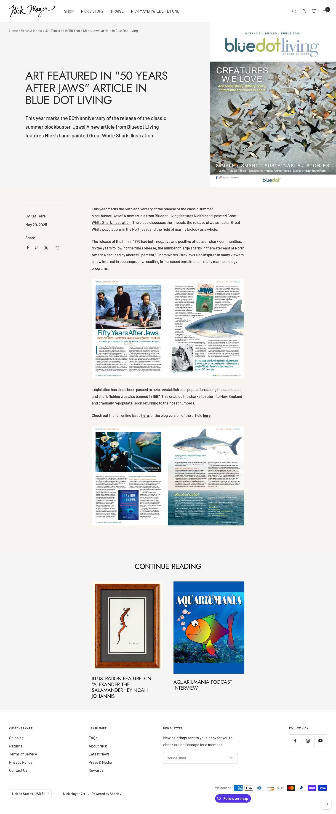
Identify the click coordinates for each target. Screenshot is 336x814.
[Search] (294, 11)
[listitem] (28, 247)
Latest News (99, 754)
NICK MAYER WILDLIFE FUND (155, 11)
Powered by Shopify (106, 794)
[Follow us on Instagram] (308, 740)
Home (13, 31)
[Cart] (324, 11)
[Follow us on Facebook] (295, 740)
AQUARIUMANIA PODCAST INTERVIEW (202, 684)
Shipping (16, 737)
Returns (15, 746)
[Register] (231, 757)
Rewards (96, 770)
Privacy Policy (20, 762)
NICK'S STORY (92, 11)
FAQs (93, 737)
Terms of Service (23, 754)
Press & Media (31, 31)
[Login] (304, 11)
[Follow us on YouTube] (320, 740)
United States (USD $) (28, 794)
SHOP (69, 11)
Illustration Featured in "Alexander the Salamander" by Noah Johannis (121, 687)
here (207, 415)
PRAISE (117, 11)
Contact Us (18, 770)
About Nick (98, 746)
